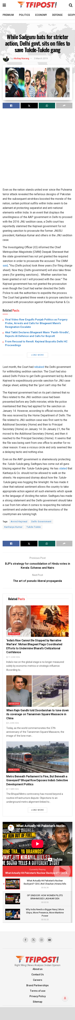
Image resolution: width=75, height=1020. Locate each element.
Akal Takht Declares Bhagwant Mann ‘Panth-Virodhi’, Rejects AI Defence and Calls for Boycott (37, 334)
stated (63, 468)
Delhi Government (41, 521)
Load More (37, 354)
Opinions (14, 633)
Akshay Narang (21, 58)
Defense (57, 15)
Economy (41, 15)
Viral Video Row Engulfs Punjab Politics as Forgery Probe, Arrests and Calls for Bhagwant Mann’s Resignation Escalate (36, 323)
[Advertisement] (37, 149)
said (5, 265)
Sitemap (37, 1002)
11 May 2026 (13, 789)
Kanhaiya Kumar (13, 527)
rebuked (39, 367)
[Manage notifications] (65, 998)
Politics (24, 15)
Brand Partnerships (37, 985)
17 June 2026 (14, 657)
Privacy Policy (37, 996)
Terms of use (37, 991)
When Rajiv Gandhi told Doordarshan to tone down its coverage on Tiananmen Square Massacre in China (37, 714)
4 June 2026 (13, 723)
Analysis (14, 769)
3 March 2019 (41, 58)
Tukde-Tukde (34, 527)
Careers (37, 980)
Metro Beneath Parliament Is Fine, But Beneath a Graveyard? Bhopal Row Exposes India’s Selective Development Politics (37, 780)
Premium (8, 15)
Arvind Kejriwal (19, 521)
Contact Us (37, 974)
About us (38, 969)
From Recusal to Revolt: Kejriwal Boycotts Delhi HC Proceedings (36, 343)
